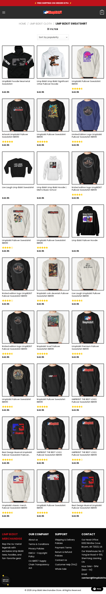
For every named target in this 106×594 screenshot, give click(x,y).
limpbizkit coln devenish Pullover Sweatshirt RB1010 (53, 294)
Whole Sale (61, 569)
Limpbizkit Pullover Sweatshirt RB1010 (86, 82)
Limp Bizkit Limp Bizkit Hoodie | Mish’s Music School (51, 188)
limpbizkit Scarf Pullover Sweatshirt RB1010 (48, 347)
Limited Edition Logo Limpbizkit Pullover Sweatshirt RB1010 (87, 135)
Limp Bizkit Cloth (41, 23)
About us (33, 539)
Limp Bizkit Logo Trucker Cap (76, 3)
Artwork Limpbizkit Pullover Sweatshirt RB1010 (15, 135)
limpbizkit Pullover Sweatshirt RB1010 (51, 400)
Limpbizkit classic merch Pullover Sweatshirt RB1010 (14, 506)
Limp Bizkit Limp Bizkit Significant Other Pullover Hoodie (53, 82)
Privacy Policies (36, 548)
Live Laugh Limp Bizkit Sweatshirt (18, 187)
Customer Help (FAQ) (66, 564)
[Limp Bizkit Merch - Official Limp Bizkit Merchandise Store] (53, 12)
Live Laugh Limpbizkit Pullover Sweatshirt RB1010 (86, 294)
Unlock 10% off (6, 580)
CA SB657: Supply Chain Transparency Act (39, 564)
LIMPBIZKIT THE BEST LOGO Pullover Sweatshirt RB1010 (84, 400)
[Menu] (3, 12)
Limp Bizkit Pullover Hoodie (85, 240)
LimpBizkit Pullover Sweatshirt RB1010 (51, 506)
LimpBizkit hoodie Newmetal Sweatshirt (16, 82)
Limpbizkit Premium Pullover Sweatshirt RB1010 (85, 347)
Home (22, 23)
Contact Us (61, 560)
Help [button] (99, 589)
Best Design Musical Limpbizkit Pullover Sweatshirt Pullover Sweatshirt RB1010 (17, 453)
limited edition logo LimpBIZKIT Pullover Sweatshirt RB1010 (87, 188)
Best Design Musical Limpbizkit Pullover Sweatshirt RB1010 (87, 506)
